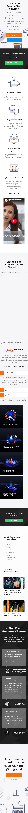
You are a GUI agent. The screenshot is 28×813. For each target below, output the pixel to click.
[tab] (14, 373)
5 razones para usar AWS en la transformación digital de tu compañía (13, 592)
